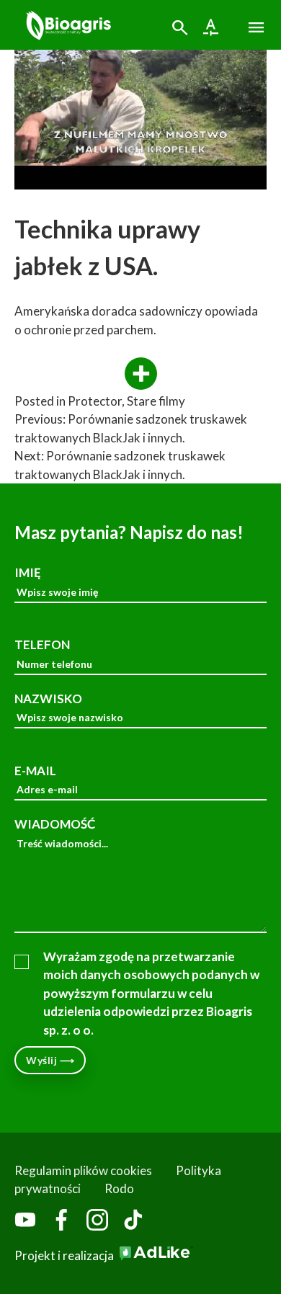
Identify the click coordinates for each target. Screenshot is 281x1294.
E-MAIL (35, 770)
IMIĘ (27, 572)
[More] (141, 374)
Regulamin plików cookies (83, 1170)
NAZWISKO (48, 698)
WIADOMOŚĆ (54, 823)
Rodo (119, 1188)
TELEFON (42, 644)
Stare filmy (156, 401)
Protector (95, 401)
